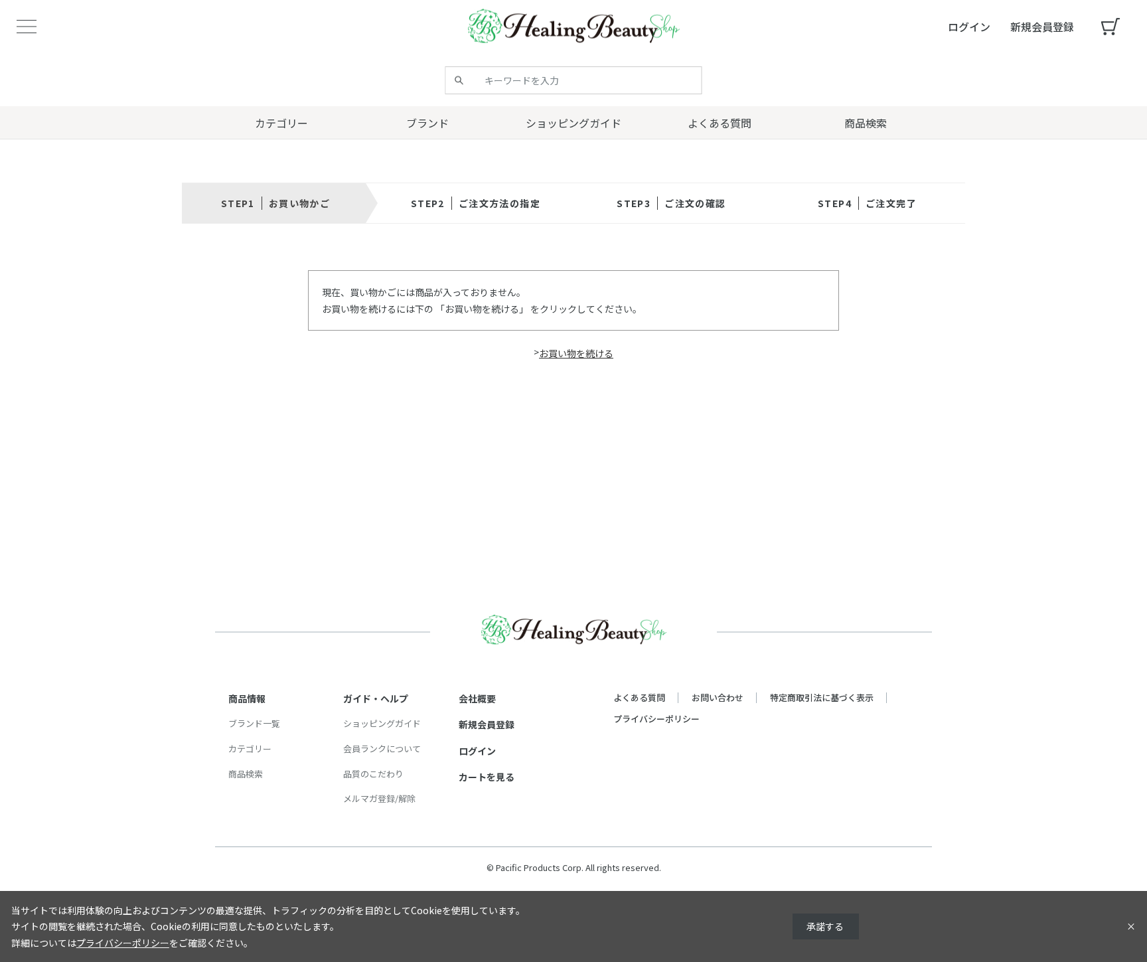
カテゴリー (249, 748)
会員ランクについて (382, 748)
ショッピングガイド (382, 723)
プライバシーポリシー (656, 718)
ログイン (477, 751)
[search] (459, 80)
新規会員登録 (486, 724)
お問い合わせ (717, 697)
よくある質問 (639, 697)
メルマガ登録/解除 (379, 798)
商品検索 (245, 773)
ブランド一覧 (254, 723)
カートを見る (486, 776)
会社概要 (477, 698)
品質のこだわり (373, 773)
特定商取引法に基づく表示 (822, 697)
